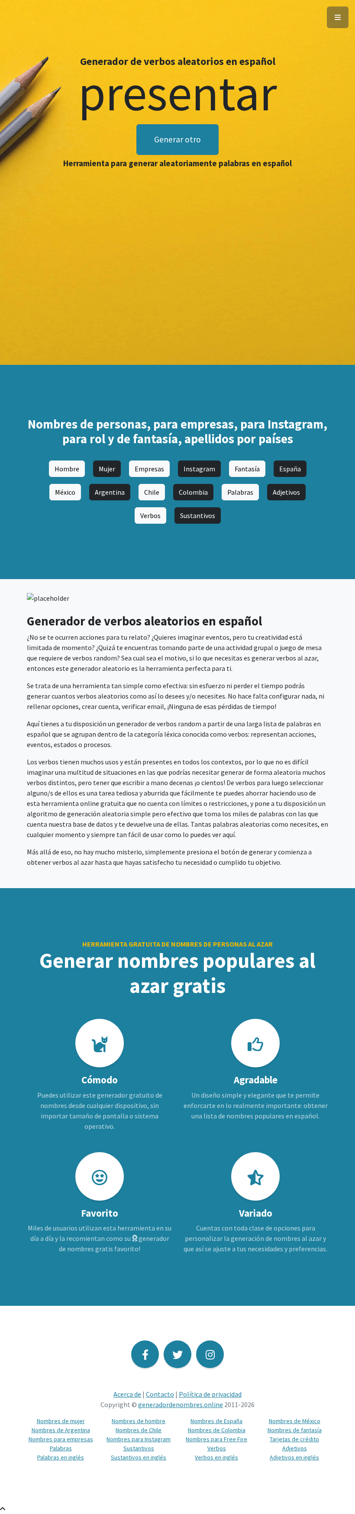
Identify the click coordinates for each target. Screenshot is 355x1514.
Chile (151, 492)
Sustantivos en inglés (138, 1457)
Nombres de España (216, 1421)
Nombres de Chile (138, 1430)
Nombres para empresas (61, 1439)
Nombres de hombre (138, 1421)
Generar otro (177, 139)
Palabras (240, 492)
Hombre (67, 468)
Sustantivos (197, 515)
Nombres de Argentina (61, 1430)
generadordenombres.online (180, 1404)
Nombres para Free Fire (216, 1439)
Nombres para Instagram (138, 1439)
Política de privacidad (210, 1394)
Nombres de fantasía (295, 1430)
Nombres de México (294, 1421)
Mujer (107, 468)
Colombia (193, 492)
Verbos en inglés (216, 1457)
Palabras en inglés (60, 1457)
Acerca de (127, 1394)
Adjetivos (286, 492)
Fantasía (247, 468)
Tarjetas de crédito (294, 1439)
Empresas (149, 468)
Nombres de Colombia (216, 1430)
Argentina (110, 492)
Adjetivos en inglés (294, 1457)
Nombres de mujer (61, 1421)
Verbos (150, 515)
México (65, 492)
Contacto (160, 1394)
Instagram (199, 468)
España (290, 468)
